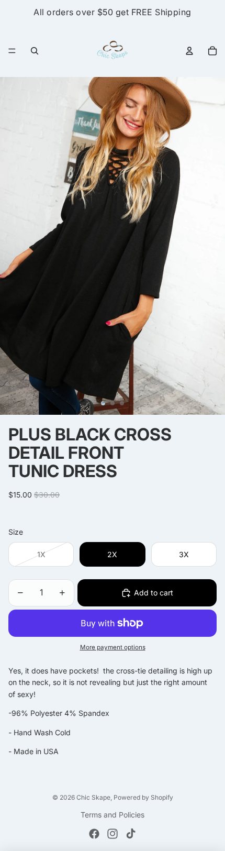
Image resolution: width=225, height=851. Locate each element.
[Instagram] (112, 833)
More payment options (112, 647)
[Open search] (34, 50)
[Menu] (12, 51)
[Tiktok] (131, 833)
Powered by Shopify (143, 797)
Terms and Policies (112, 814)
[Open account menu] (189, 50)
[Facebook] (94, 833)
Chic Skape (93, 797)
